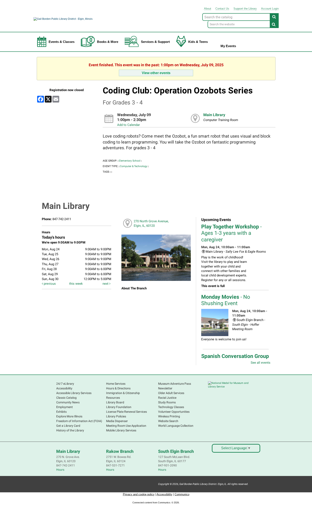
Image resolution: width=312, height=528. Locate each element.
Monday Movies (225, 300)
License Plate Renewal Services (126, 411)
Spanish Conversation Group (235, 359)
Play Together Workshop (231, 233)
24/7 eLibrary (65, 383)
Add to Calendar (128, 125)
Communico (182, 494)
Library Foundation (118, 407)
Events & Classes (61, 42)
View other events (156, 73)
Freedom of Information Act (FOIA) (79, 421)
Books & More (107, 42)
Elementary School (129, 160)
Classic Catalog (66, 397)
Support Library (245, 8)
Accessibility (64, 388)
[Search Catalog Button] (274, 16)
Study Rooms (167, 402)
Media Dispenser (117, 421)
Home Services (115, 383)
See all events (260, 363)
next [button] (106, 284)
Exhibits (61, 411)
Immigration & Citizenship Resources (123, 395)
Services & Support (155, 42)
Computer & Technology (133, 166)
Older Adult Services (171, 393)
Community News (68, 402)
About (207, 8)
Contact (222, 8)
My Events (228, 46)
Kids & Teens (198, 42)
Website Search (168, 421)
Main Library (214, 115)
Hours (60, 469)
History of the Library (70, 430)
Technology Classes (171, 407)
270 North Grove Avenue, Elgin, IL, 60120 (151, 223)
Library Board (115, 402)
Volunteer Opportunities (174, 411)
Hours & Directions (118, 388)
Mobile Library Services (121, 430)
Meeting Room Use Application (126, 425)
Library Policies (116, 416)
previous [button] (49, 284)
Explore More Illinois (69, 416)
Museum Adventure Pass (174, 383)
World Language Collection (175, 425)
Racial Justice (167, 397)
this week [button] (76, 284)
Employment (64, 407)
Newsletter (165, 388)
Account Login (270, 8)
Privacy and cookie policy (139, 494)
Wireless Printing (169, 416)
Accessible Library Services (73, 393)
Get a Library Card (68, 425)
